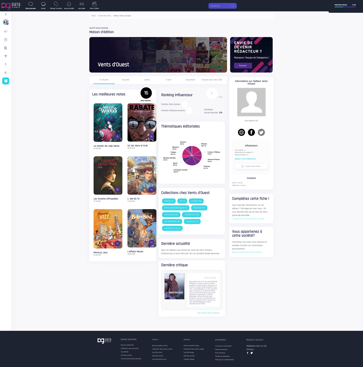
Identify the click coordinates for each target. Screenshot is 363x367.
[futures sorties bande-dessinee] (5, 48)
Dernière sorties (126, 355)
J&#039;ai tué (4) (172, 228)
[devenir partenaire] (251, 54)
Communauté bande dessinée (131, 359)
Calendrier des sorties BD (129, 348)
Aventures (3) (192, 221)
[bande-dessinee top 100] (5, 56)
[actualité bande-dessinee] (5, 31)
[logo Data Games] (11, 5)
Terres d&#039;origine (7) (175, 207)
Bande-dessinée (129, 339)
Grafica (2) (169, 200)
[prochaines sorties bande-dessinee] (5, 39)
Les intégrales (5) (172, 221)
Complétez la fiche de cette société (248, 218)
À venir (168, 80)
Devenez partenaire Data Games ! (247, 252)
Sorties (147, 80)
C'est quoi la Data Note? (223, 346)
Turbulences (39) (191, 214)
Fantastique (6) (171, 214)
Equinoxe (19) (199, 207)
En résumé (104, 80)
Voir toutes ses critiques (208, 312)
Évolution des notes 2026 (212, 80)
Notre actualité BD (127, 345)
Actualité (125, 80)
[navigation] (5, 13)
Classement (190, 80)
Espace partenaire (221, 349)
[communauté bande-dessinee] (5, 81)
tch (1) (182, 200)
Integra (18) (196, 200)
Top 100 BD (124, 352)
